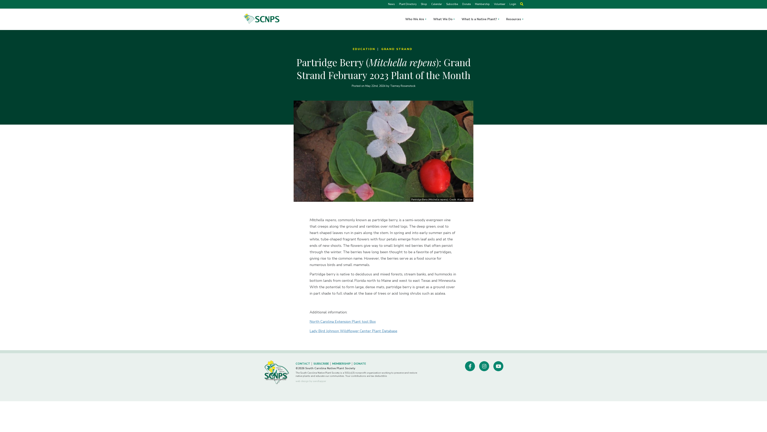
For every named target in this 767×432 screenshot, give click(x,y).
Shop (424, 4)
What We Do (442, 19)
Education (364, 49)
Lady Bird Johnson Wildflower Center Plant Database (353, 331)
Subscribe (452, 4)
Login (513, 4)
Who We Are (414, 19)
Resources (513, 19)
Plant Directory (408, 4)
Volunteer (499, 4)
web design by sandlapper (311, 381)
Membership (482, 4)
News (391, 4)
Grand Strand (396, 49)
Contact (303, 364)
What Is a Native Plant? (479, 19)
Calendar (436, 4)
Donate (466, 4)
